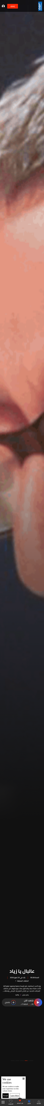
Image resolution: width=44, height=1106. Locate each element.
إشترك (12, 6)
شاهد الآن (28, 1001)
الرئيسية (39, 1103)
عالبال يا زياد (22, 970)
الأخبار (29, 1103)
